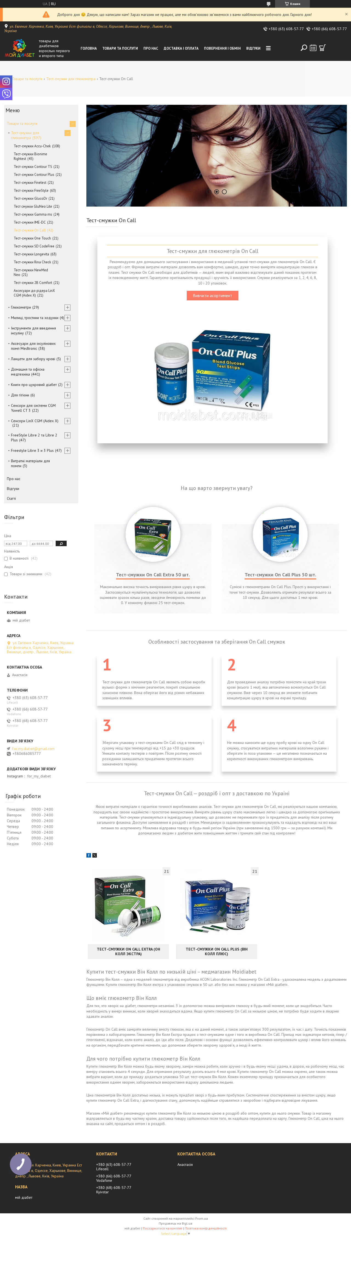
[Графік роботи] (313, 47)
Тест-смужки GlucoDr (30, 198)
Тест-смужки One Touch (32, 238)
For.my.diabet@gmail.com (33, 748)
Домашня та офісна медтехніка (27, 372)
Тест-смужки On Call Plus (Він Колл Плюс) (217, 951)
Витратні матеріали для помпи (30, 463)
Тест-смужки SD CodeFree (34, 246)
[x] (94, 856)
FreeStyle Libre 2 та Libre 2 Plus (34, 437)
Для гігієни (20, 395)
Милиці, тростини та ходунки (34, 317)
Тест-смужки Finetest (30, 182)
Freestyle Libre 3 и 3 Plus (32, 450)
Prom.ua (201, 1218)
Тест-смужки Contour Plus (34, 174)
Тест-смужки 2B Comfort (33, 282)
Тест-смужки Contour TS (33, 166)
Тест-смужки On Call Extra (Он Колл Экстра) (128, 951)
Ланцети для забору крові (33, 358)
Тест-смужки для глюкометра (70, 79)
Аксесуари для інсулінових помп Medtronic (33, 346)
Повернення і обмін (222, 48)
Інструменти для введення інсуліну (33, 330)
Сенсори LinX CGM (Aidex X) (34, 420)
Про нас (150, 48)
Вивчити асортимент (212, 295)
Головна (89, 48)
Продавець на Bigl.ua (175, 1223)
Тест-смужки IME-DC (30, 222)
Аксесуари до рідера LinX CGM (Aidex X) (34, 293)
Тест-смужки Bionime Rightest (30, 156)
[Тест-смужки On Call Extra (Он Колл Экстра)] (128, 905)
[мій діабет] (20, 48)
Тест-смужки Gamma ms (33, 214)
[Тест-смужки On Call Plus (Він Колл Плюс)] (216, 905)
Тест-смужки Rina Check (32, 262)
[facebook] (88, 856)
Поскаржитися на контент (162, 1228)
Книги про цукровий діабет (34, 384)
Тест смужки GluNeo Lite (33, 206)
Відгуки (253, 48)
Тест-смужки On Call (30, 230)
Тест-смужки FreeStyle (31, 190)
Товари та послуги (120, 48)
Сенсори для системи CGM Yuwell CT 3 (33, 408)
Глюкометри (21, 307)
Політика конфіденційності (206, 1228)
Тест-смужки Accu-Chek (32, 146)
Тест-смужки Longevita (31, 254)
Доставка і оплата (181, 48)
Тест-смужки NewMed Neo (31, 272)
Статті (11, 498)
